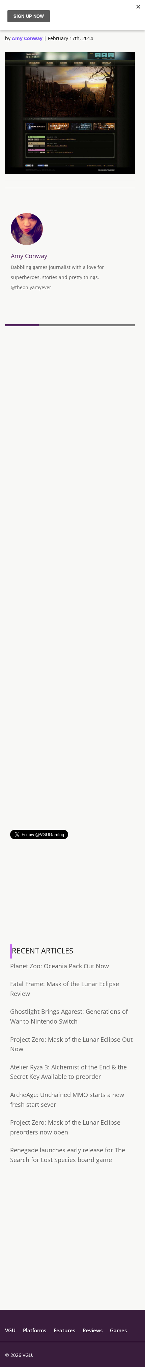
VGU (10, 1330)
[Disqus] (70, 421)
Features (64, 1330)
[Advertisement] (72, 757)
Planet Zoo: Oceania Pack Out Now (59, 966)
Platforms (34, 1330)
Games (118, 1330)
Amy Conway (27, 38)
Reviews (93, 1330)
